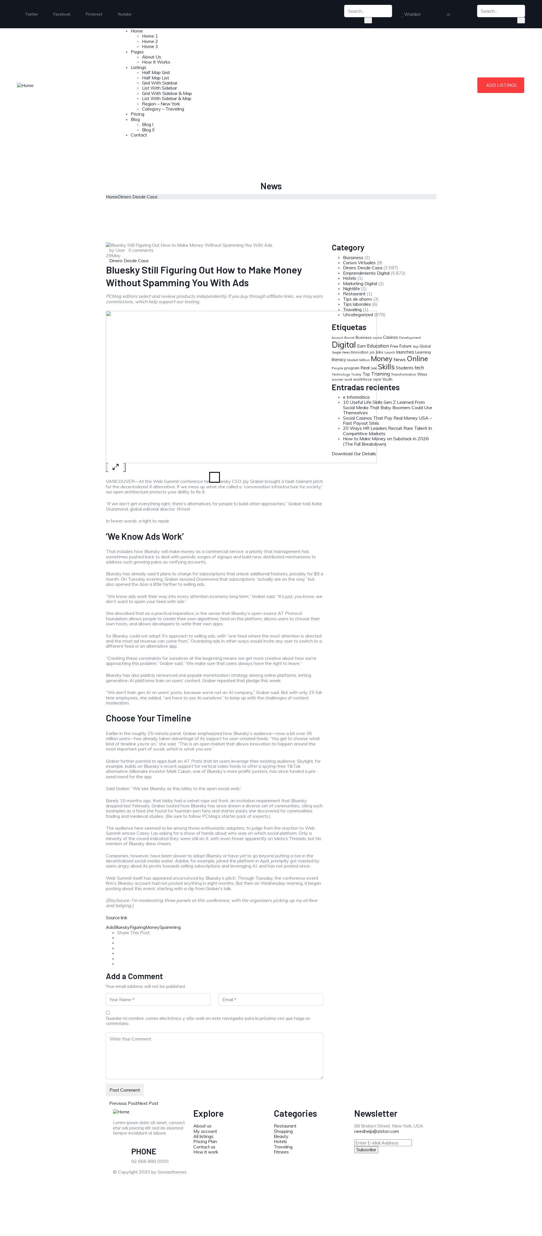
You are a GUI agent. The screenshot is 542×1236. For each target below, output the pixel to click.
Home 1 (150, 36)
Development (410, 337)
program (351, 367)
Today (356, 374)
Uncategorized (358, 314)
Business (364, 337)
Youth (387, 379)
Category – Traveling (163, 109)
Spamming (170, 927)
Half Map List (155, 78)
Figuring (137, 927)
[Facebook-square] (296, 1176)
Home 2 (150, 41)
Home (137, 31)
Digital (344, 344)
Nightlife (351, 288)
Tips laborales (357, 304)
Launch (389, 352)
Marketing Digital (360, 283)
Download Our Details (354, 453)
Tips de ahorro (357, 299)
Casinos (390, 337)
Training (380, 374)
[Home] (25, 85)
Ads (110, 927)
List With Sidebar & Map (166, 98)
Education (378, 346)
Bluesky (122, 927)
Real (365, 367)
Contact (139, 135)
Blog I (147, 124)
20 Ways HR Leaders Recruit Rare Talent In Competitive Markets (387, 430)
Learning (423, 352)
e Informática (356, 397)
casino (377, 338)
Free (394, 346)
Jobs (379, 352)
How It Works (156, 62)
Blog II (148, 130)
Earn (361, 346)
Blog (135, 119)
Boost (349, 337)
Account (337, 338)
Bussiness (353, 257)
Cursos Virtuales (359, 262)
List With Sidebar (159, 88)
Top (366, 374)
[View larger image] (116, 467)
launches (405, 352)
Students (405, 367)
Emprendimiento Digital (366, 273)
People (337, 368)
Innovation (359, 352)
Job (372, 352)
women (337, 379)
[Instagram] (327, 1176)
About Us (151, 57)
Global (425, 346)
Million (364, 360)
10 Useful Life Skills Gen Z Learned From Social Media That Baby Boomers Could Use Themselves (387, 407)
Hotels (349, 278)
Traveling (352, 309)
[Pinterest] (311, 1176)
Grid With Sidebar (160, 83)
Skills (386, 366)
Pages (137, 52)
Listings (138, 67)
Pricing (137, 114)
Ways (422, 374)
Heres (346, 352)
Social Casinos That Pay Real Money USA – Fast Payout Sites (387, 420)
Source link (116, 917)
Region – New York (161, 104)
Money (152, 927)
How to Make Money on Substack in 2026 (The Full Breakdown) (386, 441)
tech (419, 367)
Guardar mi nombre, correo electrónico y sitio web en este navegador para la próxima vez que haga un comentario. (208, 1021)
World (377, 379)
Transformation (403, 374)
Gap (415, 346)
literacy (339, 359)
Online (417, 358)
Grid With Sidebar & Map (167, 93)
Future (405, 346)
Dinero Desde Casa (137, 197)
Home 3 (150, 46)
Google (336, 352)
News (400, 359)
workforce (362, 379)
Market (352, 360)
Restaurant (354, 293)
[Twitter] (281, 1176)
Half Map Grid (156, 72)
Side (374, 368)
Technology (341, 374)
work (348, 379)
